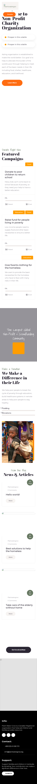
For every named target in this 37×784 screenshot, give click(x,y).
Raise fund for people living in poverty (17, 221)
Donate (10, 14)
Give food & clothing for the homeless (18, 266)
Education (19, 212)
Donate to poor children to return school (15, 174)
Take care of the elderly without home (19, 606)
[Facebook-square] (4, 735)
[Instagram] (8, 735)
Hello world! (13, 494)
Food (29, 164)
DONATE (8, 773)
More (10, 501)
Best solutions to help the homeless (18, 549)
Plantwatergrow (13, 487)
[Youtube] (13, 735)
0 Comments (12, 490)
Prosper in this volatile (17, 37)
